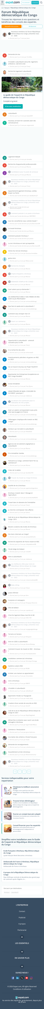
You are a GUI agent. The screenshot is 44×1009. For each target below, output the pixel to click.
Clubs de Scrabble (14, 470)
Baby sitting (15, 585)
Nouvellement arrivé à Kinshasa (19, 752)
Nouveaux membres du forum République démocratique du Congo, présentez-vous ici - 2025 (25, 182)
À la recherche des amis (16, 350)
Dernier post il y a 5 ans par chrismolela (21, 676)
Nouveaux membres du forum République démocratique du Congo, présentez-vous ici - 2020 (25, 761)
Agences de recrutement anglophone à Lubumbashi (21, 445)
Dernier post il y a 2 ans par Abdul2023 (21, 431)
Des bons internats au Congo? (18, 534)
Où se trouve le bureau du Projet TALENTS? (23, 367)
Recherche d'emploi (18, 266)
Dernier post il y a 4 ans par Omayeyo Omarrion (23, 603)
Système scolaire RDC (15, 666)
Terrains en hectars (15, 634)
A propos (22, 924)
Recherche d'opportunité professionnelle (22, 164)
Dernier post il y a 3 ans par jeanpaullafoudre (23, 536)
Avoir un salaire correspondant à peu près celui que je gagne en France (22, 411)
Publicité (22, 917)
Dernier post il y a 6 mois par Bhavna (20, 167)
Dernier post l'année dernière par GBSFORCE (23, 216)
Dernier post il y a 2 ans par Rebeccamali (21, 261)
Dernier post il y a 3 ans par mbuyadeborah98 (23, 544)
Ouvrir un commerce (18, 321)
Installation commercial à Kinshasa (20, 658)
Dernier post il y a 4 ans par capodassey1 (21, 610)
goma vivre (12, 258)
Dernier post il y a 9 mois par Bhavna (20, 174)
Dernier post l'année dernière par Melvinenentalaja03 (19, 207)
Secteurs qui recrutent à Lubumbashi (21, 429)
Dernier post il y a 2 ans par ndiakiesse (21, 395)
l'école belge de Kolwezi (16, 549)
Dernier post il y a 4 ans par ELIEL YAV (20, 617)
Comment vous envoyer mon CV (19, 314)
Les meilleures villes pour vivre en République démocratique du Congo (23, 565)
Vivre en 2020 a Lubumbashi (18, 642)
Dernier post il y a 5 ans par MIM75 (20, 683)
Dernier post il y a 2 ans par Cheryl (20, 345)
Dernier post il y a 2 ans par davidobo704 (21, 472)
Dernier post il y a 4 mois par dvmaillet (21, 159)
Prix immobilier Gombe (16, 453)
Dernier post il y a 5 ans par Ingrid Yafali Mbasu (23, 724)
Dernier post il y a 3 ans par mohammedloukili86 (24, 580)
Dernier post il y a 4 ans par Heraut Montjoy (22, 644)
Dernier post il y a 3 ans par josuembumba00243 (24, 497)
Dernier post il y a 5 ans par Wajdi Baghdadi (22, 715)
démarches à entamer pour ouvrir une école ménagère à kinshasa (23, 721)
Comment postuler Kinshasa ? (18, 236)
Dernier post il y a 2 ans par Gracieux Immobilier (23, 253)
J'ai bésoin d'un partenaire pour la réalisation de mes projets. (23, 402)
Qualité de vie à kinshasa (16, 485)
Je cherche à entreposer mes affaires (20, 510)
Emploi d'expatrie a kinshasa (21, 274)
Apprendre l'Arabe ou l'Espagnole (19, 696)
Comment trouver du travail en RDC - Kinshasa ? (24, 650)
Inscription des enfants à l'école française (22, 737)
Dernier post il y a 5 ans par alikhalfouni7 (21, 691)
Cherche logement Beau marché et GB (21, 615)
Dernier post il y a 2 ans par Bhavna (20, 268)
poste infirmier (13, 593)
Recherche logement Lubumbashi (19, 71)
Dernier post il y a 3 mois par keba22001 (21, 116)
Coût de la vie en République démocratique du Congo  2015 (24, 518)
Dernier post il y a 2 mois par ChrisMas (21, 57)
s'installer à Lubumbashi (16, 688)
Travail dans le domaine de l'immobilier (21, 502)
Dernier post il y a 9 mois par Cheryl (20, 186)
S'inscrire (35, 2)
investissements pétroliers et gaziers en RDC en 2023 (23, 358)
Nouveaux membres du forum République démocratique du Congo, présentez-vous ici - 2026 (25, 34)
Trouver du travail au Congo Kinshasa (24, 478)
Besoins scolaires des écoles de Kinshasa (22, 527)
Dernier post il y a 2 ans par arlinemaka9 (21, 352)
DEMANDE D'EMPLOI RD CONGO (22, 282)
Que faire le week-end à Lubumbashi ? (21, 306)
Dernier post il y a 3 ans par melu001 (20, 551)
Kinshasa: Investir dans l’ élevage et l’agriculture (20, 494)
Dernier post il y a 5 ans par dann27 (20, 706)
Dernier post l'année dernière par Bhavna (22, 231)
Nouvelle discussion (11, 26)
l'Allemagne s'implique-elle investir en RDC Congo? (23, 420)
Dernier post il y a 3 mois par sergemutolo (22, 125)
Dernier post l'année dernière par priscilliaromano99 (25, 223)
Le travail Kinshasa (14, 228)
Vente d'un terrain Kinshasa (17, 251)
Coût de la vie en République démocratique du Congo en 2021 (24, 712)
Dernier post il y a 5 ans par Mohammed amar (23, 754)
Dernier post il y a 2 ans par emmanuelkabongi (23, 301)
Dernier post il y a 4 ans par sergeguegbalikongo (24, 629)
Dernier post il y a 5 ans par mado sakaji (21, 698)
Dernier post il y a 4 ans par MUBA (20, 668)
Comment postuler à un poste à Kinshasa (25, 213)
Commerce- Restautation (16, 729)
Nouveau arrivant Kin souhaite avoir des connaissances (22, 122)
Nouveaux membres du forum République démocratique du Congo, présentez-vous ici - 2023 (25, 331)
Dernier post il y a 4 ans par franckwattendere (23, 653)
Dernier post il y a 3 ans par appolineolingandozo (24, 488)
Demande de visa (14, 54)
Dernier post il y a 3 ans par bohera (20, 512)
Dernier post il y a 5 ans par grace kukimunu (22, 732)
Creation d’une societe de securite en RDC (22, 703)
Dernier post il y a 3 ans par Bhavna (20, 522)
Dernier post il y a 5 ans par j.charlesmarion (22, 747)
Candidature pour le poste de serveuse (24, 172)
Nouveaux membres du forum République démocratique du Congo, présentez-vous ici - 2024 (25, 202)
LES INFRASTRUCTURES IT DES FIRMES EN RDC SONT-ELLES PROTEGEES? (24, 298)
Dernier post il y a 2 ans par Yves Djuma (21, 386)
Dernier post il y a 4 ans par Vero (19, 595)
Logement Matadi (14, 157)
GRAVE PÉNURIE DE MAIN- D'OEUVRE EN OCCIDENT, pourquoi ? (22, 392)
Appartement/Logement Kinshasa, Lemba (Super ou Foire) (22, 192)
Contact (22, 911)
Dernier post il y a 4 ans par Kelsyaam (20, 636)
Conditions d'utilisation (22, 989)
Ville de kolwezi (13, 608)
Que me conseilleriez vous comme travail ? (22, 221)
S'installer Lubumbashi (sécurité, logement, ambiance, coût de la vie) (23, 63)
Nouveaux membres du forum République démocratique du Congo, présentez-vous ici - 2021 (25, 625)
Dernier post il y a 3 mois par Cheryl (20, 66)
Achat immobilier (14, 384)
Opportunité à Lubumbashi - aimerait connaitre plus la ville (21, 341)
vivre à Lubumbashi (15, 557)
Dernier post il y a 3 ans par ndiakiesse (21, 559)
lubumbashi (12, 436)
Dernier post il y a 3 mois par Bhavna (20, 74)
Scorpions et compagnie (16, 600)
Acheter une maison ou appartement (21, 673)
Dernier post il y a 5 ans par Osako (19, 739)
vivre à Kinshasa (13, 681)
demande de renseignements (18, 744)
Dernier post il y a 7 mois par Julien (20, 38)
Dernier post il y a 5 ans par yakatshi (20, 766)
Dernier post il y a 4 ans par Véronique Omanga (23, 661)
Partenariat (22, 930)
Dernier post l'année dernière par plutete (21, 238)
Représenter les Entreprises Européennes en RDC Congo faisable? (23, 375)
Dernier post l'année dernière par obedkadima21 (24, 195)
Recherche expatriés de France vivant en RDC (23, 542)
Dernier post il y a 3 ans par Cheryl (20, 505)
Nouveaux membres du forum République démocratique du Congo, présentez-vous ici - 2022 (25, 575)
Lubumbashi (12, 113)
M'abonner (32, 26)
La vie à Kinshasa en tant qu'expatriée (21, 243)
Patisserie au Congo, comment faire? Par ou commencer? (23, 462)
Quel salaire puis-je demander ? (19, 289)
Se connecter (26, 2)
